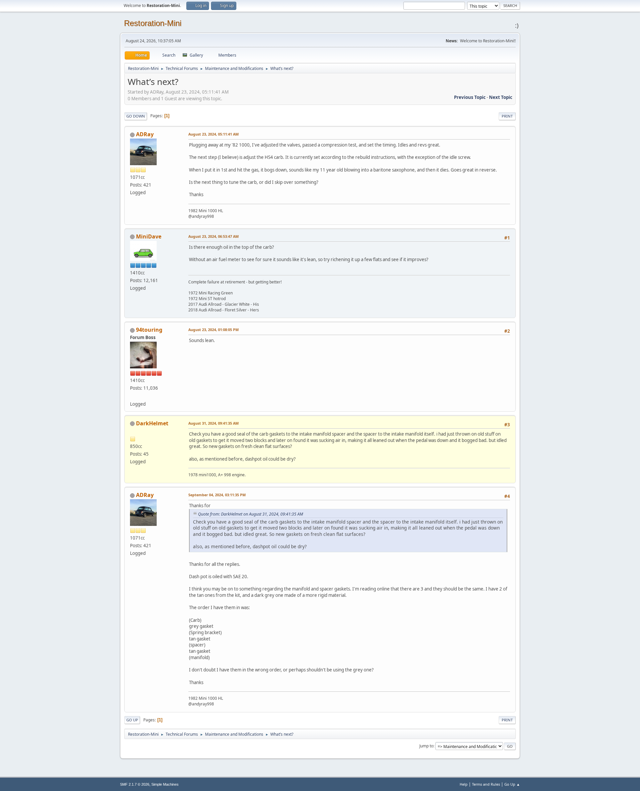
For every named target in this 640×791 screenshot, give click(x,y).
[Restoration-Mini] (132, 396)
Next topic (500, 97)
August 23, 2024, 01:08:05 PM (213, 329)
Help (464, 784)
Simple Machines (165, 784)
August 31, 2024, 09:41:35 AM (213, 423)
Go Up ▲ (512, 784)
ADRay (145, 134)
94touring (149, 329)
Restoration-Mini (152, 23)
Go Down (135, 116)
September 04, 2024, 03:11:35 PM (217, 494)
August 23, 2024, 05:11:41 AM (213, 134)
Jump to (426, 746)
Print (507, 116)
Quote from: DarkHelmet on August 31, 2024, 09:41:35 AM (250, 514)
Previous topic (470, 97)
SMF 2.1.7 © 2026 (134, 784)
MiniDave (148, 236)
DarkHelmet (152, 423)
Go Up (132, 719)
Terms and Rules (486, 784)
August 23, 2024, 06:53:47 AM (213, 236)
